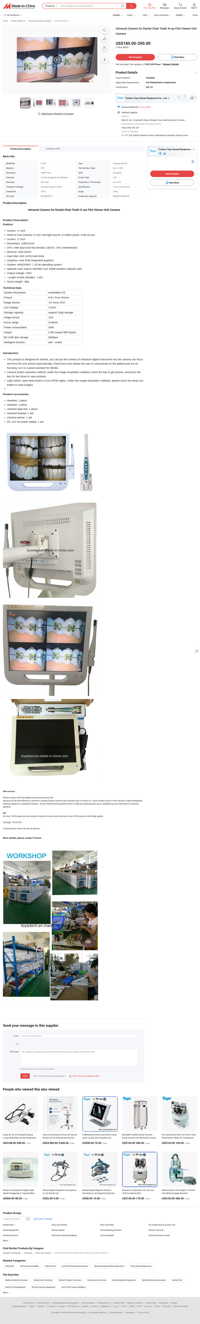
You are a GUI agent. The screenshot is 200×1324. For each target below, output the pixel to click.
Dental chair (8, 1224)
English (32, 1306)
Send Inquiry (135, 57)
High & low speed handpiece (64, 1235)
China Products (43, 1303)
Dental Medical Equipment (124, 1280)
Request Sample (171, 64)
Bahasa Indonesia (181, 1306)
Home (5, 21)
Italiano (85, 1306)
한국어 (123, 1306)
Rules (195, 15)
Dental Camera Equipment (43, 1287)
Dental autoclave (10, 1235)
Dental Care (50, 1266)
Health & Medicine (18, 21)
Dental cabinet (58, 1230)
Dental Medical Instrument (154, 1280)
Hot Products (28, 1303)
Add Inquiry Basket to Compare (57, 113)
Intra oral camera (59, 1224)
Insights (174, 1303)
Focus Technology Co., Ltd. (81, 1312)
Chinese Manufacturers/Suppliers (65, 1303)
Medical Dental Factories (16, 1280)
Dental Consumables (29, 1266)
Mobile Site (163, 1303)
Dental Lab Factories (96, 1280)
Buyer (130, 15)
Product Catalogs (44, 1218)
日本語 (132, 1306)
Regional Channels (134, 1303)
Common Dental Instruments (75, 1266)
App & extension (161, 15)
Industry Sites (118, 1303)
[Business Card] (193, 161)
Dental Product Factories (70, 1280)
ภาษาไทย (148, 1306)
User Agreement (116, 1312)
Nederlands (105, 1306)
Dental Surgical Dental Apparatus (109, 1266)
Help (145, 15)
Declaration (130, 1312)
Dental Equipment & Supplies (39, 21)
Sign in (194, 7)
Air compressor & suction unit (162, 1224)
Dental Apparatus (61, 21)
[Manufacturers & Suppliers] (19, 6)
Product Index (150, 1303)
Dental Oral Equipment (15, 1287)
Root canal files (107, 1224)
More (5, 1292)
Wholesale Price (104, 1303)
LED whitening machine (110, 1230)
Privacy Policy (143, 1312)
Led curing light (107, 1235)
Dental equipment (11, 1230)
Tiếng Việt (167, 1306)
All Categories (13, 15)
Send (25, 1076)
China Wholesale (88, 1303)
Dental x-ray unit (156, 1230)
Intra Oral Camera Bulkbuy (74, 1287)
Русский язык (73, 1306)
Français (61, 1306)
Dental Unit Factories (43, 1280)
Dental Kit (9, 1266)
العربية (115, 1306)
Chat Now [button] (179, 57)
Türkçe (157, 1306)
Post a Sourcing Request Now (84, 1076)
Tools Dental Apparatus (141, 1266)
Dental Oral (177, 1280)
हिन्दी (139, 1306)
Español (41, 1306)
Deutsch (95, 1306)
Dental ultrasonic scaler (159, 1235)
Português (51, 1306)
